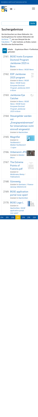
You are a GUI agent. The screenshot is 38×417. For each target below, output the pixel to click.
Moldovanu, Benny (17, 174)
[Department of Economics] (4, 9)
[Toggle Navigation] (33, 9)
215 (7, 217)
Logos (13, 147)
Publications (15, 177)
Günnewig (15, 181)
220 (34, 217)
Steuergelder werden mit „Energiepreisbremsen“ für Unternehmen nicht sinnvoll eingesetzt (22, 123)
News (21, 70)
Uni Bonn (5, 39)
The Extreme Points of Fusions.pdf (16, 165)
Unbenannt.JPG (18, 152)
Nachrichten (23, 132)
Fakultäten (6, 42)
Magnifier (15, 137)
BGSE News (29, 70)
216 (12, 217)
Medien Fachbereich (18, 145)
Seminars (22, 184)
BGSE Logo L (17, 202)
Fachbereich (14, 142)
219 (28, 217)
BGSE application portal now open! (17, 210)
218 (23, 217)
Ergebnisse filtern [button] (21, 49)
